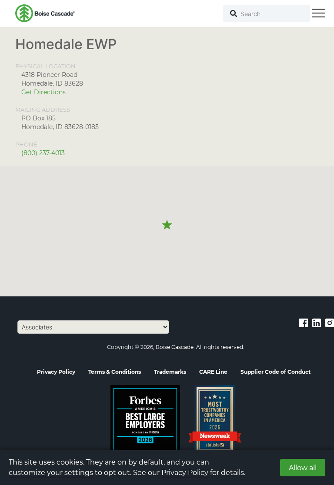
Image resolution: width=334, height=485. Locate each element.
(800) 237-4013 (43, 153)
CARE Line (213, 372)
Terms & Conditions (114, 372)
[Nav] (318, 13)
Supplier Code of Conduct (275, 372)
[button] (167, 225)
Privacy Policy (184, 472)
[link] (303, 322)
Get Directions (43, 92)
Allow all (303, 468)
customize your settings (51, 472)
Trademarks (170, 372)
